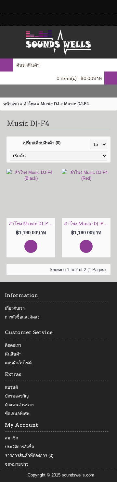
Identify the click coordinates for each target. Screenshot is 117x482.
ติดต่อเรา (13, 345)
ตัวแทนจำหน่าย (19, 404)
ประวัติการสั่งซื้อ (19, 446)
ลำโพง (30, 103)
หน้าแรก (11, 103)
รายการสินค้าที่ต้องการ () (29, 455)
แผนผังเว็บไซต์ (18, 362)
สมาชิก (11, 438)
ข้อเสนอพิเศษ (17, 413)
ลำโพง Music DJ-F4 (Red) (87, 223)
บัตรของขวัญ (17, 396)
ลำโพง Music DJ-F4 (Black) (32, 223)
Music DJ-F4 (76, 103)
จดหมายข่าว (16, 464)
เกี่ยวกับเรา (15, 308)
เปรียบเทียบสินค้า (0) (41, 142)
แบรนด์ (11, 387)
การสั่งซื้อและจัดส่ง (22, 317)
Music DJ (50, 103)
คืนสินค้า (13, 354)
